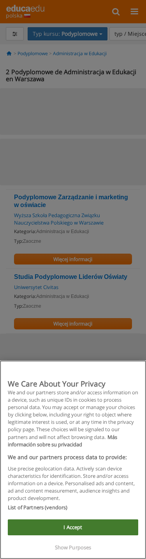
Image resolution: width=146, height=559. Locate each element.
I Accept (72, 527)
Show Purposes (73, 547)
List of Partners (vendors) (37, 507)
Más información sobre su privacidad (62, 441)
